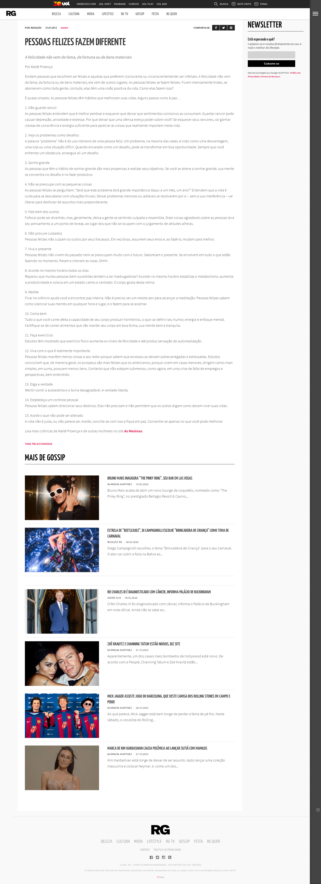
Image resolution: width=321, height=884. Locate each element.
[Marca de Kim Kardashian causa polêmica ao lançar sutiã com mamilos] (62, 789)
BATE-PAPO (244, 4)
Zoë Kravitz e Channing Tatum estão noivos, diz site (143, 644)
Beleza (56, 14)
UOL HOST (105, 4)
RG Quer (171, 14)
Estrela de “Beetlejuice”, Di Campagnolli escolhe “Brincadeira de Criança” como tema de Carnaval (168, 533)
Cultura (74, 14)
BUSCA (224, 4)
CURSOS (134, 4)
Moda (91, 14)
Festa (155, 14)
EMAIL (264, 4)
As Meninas (133, 431)
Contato (145, 849)
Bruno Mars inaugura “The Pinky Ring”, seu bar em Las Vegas (149, 478)
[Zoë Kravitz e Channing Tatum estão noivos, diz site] (62, 685)
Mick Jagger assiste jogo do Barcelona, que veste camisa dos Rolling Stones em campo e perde (168, 699)
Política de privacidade (167, 849)
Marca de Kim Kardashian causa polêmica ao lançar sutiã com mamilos (157, 748)
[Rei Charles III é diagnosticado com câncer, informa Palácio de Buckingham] (62, 632)
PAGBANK (120, 4)
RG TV (124, 14)
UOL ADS (162, 4)
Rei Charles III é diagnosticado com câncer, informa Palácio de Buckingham (159, 592)
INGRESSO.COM (86, 4)
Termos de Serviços (270, 76)
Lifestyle (108, 14)
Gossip (140, 14)
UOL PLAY (148, 4)
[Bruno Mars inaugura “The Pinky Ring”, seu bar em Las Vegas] (62, 519)
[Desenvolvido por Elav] (160, 878)
